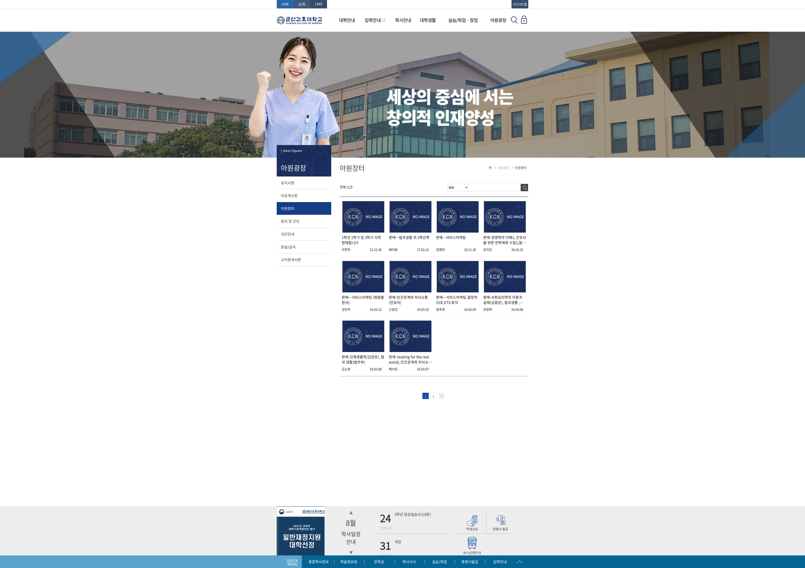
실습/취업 (439, 561)
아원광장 (498, 20)
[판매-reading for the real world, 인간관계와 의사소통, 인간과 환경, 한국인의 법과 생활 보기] (410, 350)
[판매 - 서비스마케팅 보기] (458, 231)
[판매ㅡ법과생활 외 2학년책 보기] (410, 231)
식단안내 (287, 234)
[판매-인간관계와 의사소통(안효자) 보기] (410, 291)
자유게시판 (289, 195)
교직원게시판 (291, 259)
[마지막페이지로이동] (441, 396)
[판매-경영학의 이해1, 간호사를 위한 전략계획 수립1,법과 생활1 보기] (505, 231)
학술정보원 (348, 561)
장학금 (379, 561)
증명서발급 (469, 561)
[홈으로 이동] (490, 167)
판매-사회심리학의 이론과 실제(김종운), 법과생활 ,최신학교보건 (503, 299)
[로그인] (524, 22)
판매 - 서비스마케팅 (451, 237)
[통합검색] (514, 22)
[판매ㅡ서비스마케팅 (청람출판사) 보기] (363, 291)
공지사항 (287, 182)
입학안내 (373, 20)
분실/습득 (288, 246)
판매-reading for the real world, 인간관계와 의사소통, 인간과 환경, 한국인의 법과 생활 (410, 359)
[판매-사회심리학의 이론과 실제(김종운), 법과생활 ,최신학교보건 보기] (505, 291)
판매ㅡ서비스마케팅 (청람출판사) (363, 299)
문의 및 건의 (290, 221)
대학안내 (347, 20)
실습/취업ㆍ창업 (463, 20)
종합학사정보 (319, 561)
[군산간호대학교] (299, 22)
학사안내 (403, 20)
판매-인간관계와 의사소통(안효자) (408, 299)
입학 (301, 4)
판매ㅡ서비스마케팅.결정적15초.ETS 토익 (456, 299)
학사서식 (409, 561)
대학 (285, 4)
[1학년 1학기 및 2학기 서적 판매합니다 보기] (363, 231)
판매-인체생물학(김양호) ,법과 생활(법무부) (363, 359)
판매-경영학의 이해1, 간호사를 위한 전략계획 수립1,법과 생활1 (504, 240)
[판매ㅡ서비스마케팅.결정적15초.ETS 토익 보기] (458, 291)
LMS (318, 4)
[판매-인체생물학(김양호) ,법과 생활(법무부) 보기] (363, 350)
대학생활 (428, 20)
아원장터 (287, 208)
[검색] (524, 187)
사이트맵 (520, 4)
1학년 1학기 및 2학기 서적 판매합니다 (361, 240)
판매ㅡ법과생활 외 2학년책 (409, 237)
